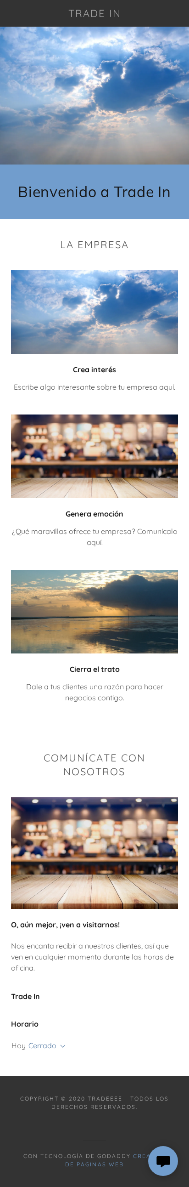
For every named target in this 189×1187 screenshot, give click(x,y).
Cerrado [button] (42, 1045)
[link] (94, 13)
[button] (61, 1046)
